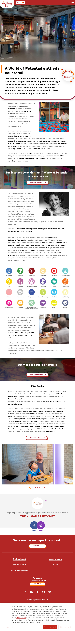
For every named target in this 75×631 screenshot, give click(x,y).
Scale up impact (19, 559)
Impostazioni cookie (8, 627)
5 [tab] (37, 488)
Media (55, 565)
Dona (19, 2)
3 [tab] (34, 488)
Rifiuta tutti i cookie (65, 627)
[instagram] (41, 525)
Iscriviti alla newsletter (20, 571)
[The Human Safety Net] (7, 3)
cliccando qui (21, 618)
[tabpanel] (37, 464)
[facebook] (34, 525)
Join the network (19, 565)
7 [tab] (41, 488)
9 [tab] (45, 488)
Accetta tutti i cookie (50, 627)
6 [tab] (39, 488)
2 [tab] (32, 488)
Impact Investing (55, 559)
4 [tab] (36, 488)
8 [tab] (43, 488)
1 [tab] (30, 488)
